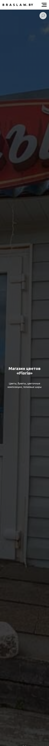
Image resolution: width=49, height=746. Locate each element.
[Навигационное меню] (44, 5)
